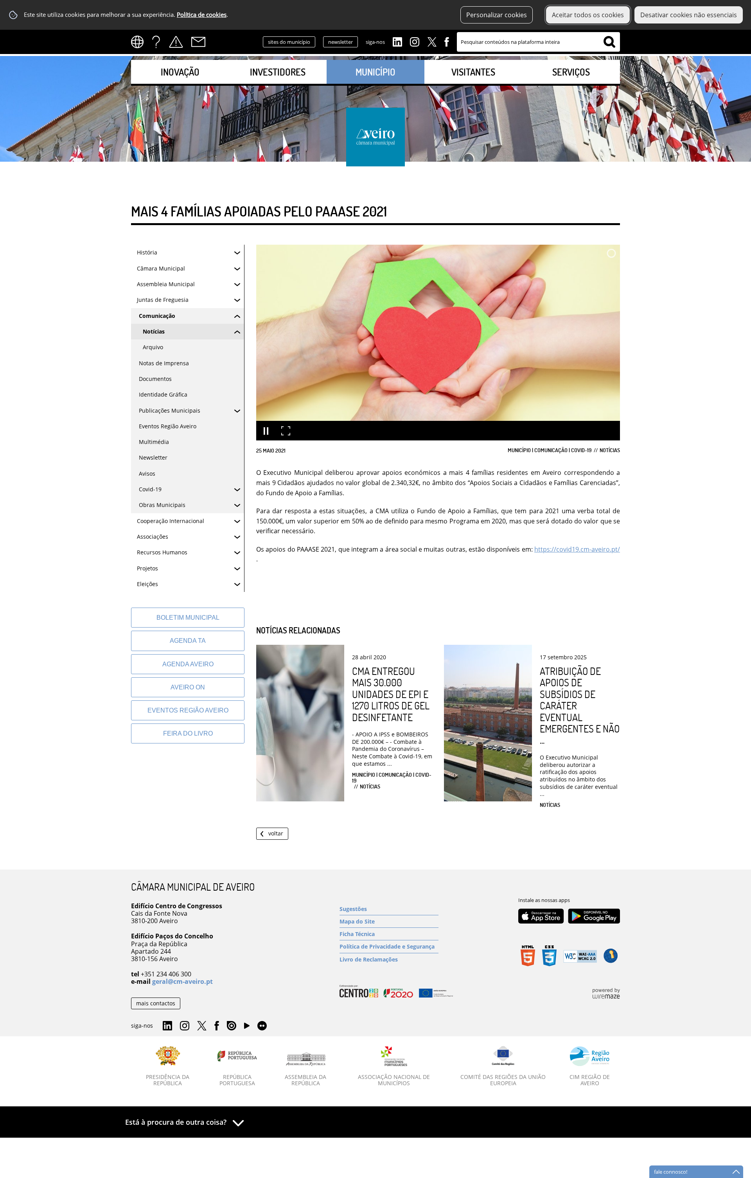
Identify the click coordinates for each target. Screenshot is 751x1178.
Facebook (446, 41)
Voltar (275, 833)
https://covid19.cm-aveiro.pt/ (577, 549)
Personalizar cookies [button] (496, 15)
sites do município (289, 41)
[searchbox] (538, 42)
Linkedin (397, 41)
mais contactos (155, 1003)
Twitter (432, 41)
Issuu (231, 1026)
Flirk (262, 1026)
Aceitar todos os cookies (588, 15)
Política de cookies (201, 15)
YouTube (247, 1028)
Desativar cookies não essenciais (688, 15)
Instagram (414, 41)
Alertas (176, 42)
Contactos (198, 42)
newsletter (340, 41)
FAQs (156, 42)
